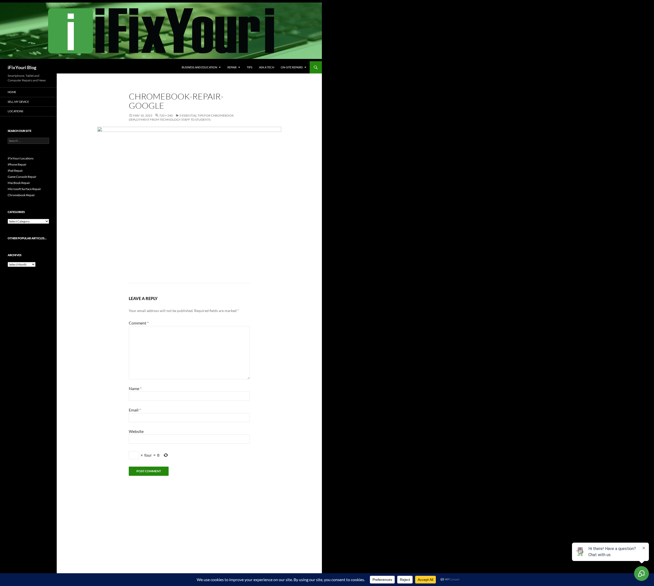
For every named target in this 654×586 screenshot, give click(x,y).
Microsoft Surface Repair (24, 189)
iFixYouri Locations (20, 158)
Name (135, 388)
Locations (15, 111)
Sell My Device (18, 101)
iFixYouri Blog (22, 67)
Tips (249, 67)
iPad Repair (15, 170)
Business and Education (199, 67)
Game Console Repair (22, 177)
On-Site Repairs (292, 67)
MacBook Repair (19, 183)
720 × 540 (166, 115)
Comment (139, 322)
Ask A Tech (266, 67)
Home (12, 92)
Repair (232, 67)
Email (135, 409)
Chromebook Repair (21, 195)
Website (136, 431)
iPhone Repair (17, 164)
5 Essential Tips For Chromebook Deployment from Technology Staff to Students (181, 117)
